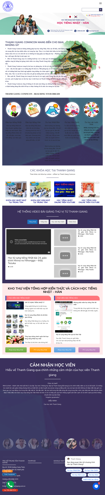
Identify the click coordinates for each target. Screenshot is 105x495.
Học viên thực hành (58, 222)
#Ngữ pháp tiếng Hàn (65, 350)
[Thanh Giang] (8, 6)
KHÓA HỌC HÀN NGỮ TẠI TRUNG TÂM (40, 201)
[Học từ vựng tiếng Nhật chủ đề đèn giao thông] (15, 324)
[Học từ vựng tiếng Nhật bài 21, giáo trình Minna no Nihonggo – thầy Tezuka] (65, 273)
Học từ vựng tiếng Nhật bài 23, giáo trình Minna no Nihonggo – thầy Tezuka (87, 232)
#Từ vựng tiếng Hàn (89, 350)
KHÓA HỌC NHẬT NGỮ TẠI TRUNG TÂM (16, 201)
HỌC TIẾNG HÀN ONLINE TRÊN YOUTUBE (89, 201)
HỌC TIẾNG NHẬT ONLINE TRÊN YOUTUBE (64, 201)
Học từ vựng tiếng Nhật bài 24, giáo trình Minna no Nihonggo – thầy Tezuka (27, 260)
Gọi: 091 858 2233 (10, 490)
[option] (52, 397)
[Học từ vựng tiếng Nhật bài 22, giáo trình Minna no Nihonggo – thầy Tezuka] (65, 255)
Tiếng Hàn (44, 222)
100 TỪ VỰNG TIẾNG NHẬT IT (34, 302)
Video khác (72, 222)
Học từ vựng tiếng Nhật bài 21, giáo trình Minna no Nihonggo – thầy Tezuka (87, 268)
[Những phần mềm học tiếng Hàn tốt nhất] (63, 317)
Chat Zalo (7, 471)
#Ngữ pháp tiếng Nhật (16, 350)
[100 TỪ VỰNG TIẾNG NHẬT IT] (15, 305)
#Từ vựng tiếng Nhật (40, 350)
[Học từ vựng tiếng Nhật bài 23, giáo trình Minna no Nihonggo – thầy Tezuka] (65, 237)
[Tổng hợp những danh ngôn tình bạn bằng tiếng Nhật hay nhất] (15, 341)
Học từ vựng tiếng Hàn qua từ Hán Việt (68, 334)
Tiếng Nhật (32, 222)
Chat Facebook (9, 474)
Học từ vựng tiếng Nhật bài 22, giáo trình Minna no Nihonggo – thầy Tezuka (87, 250)
